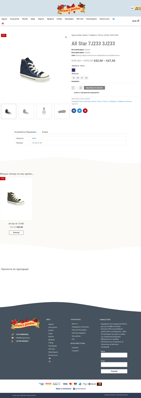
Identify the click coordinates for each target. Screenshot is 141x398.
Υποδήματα (93, 35)
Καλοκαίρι (87, 101)
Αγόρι (33, 19)
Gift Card (80, 19)
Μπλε (34, 138)
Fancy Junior (14, 19)
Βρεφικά (50, 19)
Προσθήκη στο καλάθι (94, 88)
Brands (25, 19)
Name (103, 351)
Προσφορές (69, 19)
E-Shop (59, 19)
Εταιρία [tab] (45, 132)
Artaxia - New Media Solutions (119, 395)
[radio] (73, 70)
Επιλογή (16, 232)
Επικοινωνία (104, 19)
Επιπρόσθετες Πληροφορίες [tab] (26, 132)
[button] (66, 37)
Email (103, 361)
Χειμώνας (128, 101)
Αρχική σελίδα (76, 35)
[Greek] (113, 19)
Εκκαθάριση (75, 81)
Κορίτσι (41, 19)
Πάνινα (100, 35)
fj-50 (76, 104)
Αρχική (4, 19)
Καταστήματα (91, 19)
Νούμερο (75, 74)
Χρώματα (75, 66)
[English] (3, 23)
